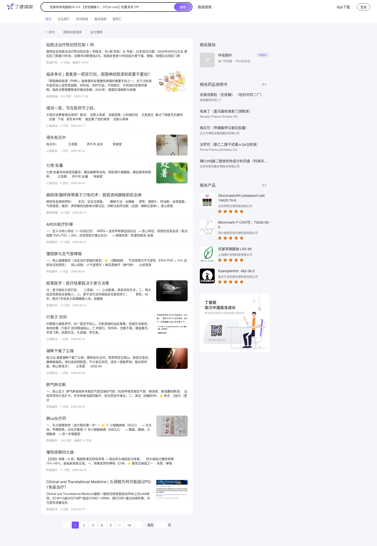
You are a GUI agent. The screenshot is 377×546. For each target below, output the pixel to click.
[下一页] (138, 525)
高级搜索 (205, 6)
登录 (363, 7)
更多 (264, 84)
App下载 (343, 6)
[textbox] (108, 7)
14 (129, 525)
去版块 (263, 55)
